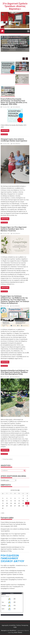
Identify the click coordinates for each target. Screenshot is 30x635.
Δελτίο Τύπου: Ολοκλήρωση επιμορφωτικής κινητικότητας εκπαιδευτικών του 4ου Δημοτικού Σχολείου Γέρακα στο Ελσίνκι (13, 572)
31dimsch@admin (16, 40)
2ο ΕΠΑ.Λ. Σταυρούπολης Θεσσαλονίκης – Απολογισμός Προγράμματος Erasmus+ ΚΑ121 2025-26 (14, 579)
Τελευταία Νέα (4, 134)
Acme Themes (18, 632)
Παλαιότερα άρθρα (7, 459)
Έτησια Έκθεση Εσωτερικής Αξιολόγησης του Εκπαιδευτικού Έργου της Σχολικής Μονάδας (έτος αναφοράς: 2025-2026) (14, 101)
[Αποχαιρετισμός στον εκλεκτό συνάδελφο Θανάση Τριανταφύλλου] (15, 164)
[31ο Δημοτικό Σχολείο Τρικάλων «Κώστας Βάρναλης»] (2, 31)
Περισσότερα (5, 130)
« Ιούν (2, 513)
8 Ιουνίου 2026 (7, 40)
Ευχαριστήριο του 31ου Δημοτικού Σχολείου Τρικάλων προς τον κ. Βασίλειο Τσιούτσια (13, 229)
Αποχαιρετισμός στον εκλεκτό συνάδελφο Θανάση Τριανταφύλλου (14, 140)
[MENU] (28, 31)
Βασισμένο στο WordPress (8, 630)
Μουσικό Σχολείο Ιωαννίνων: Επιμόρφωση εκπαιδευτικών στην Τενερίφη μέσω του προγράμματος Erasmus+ (13, 586)
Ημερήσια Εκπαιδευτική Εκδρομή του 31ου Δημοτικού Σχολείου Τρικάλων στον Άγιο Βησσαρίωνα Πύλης (14, 372)
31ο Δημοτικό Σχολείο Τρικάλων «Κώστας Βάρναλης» (15, 6)
